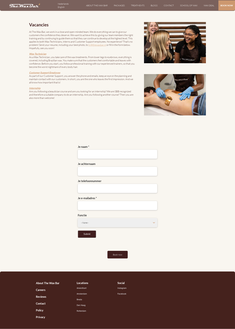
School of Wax (188, 5)
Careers (40, 289)
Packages (119, 5)
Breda (79, 299)
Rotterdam (81, 311)
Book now (117, 254)
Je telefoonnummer (89, 181)
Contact (169, 5)
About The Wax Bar (97, 5)
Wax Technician (37, 53)
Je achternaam (86, 163)
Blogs (154, 5)
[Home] (24, 5)
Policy (39, 310)
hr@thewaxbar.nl (97, 44)
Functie (82, 215)
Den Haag (81, 305)
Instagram (122, 288)
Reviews (41, 296)
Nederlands (63, 3)
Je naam (83, 146)
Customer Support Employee (44, 72)
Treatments (137, 5)
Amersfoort (81, 288)
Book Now (226, 5)
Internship (34, 88)
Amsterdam (82, 294)
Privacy (40, 317)
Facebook (122, 294)
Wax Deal (209, 5)
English (61, 7)
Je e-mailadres (86, 198)
